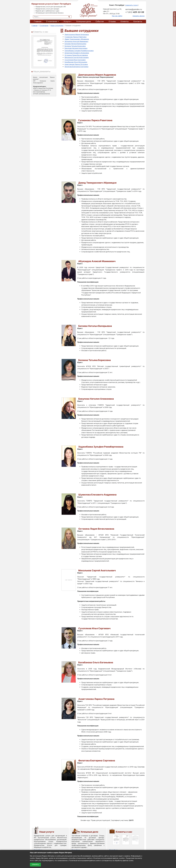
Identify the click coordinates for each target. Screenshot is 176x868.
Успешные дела (83, 21)
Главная (37, 21)
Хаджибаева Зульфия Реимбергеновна (79, 51)
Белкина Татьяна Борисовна (75, 46)
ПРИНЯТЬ (35, 864)
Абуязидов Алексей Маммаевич (76, 41)
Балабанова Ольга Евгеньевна (76, 62)
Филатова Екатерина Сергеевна (76, 67)
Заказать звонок (139, 16)
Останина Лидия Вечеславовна (76, 55)
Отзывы (112, 21)
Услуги (67, 21)
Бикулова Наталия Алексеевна (76, 48)
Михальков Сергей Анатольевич (77, 57)
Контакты (137, 21)
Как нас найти (117, 16)
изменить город (131, 5)
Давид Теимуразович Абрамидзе (77, 39)
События (100, 21)
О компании (51, 21)
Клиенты (125, 21)
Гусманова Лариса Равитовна (75, 37)
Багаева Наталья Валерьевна (75, 44)
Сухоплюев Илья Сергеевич (75, 60)
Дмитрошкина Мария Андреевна (77, 34)
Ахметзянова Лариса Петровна (76, 64)
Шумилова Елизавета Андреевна (77, 53)
